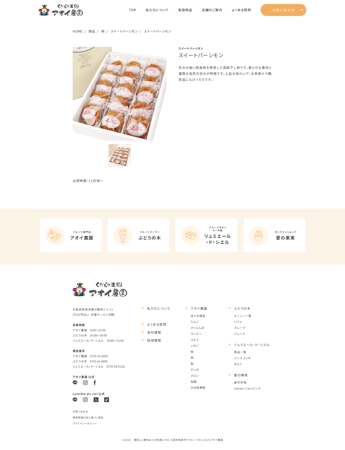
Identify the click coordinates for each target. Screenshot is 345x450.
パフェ (238, 322)
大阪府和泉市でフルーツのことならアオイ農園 (197, 439)
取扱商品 (185, 9)
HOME (77, 31)
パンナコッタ (242, 358)
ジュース (239, 334)
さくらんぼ (197, 328)
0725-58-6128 (116, 366)
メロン (195, 376)
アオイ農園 (199, 308)
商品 (91, 31)
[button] (120, 155)
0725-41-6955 (99, 356)
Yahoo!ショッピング (247, 388)
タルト (238, 364)
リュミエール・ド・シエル (252, 344)
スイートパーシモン (124, 31)
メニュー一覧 (242, 316)
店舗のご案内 (212, 9)
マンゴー (196, 334)
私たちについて (157, 9)
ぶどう (195, 340)
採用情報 (154, 340)
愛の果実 (241, 375)
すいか (195, 370)
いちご (195, 346)
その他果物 (198, 388)
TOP (132, 9)
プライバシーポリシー (85, 423)
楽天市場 (240, 382)
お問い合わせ (284, 10)
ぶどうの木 (242, 308)
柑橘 (194, 382)
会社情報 (154, 332)
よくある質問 (241, 9)
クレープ (239, 328)
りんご (195, 322)
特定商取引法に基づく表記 (88, 417)
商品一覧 (240, 352)
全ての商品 (198, 316)
